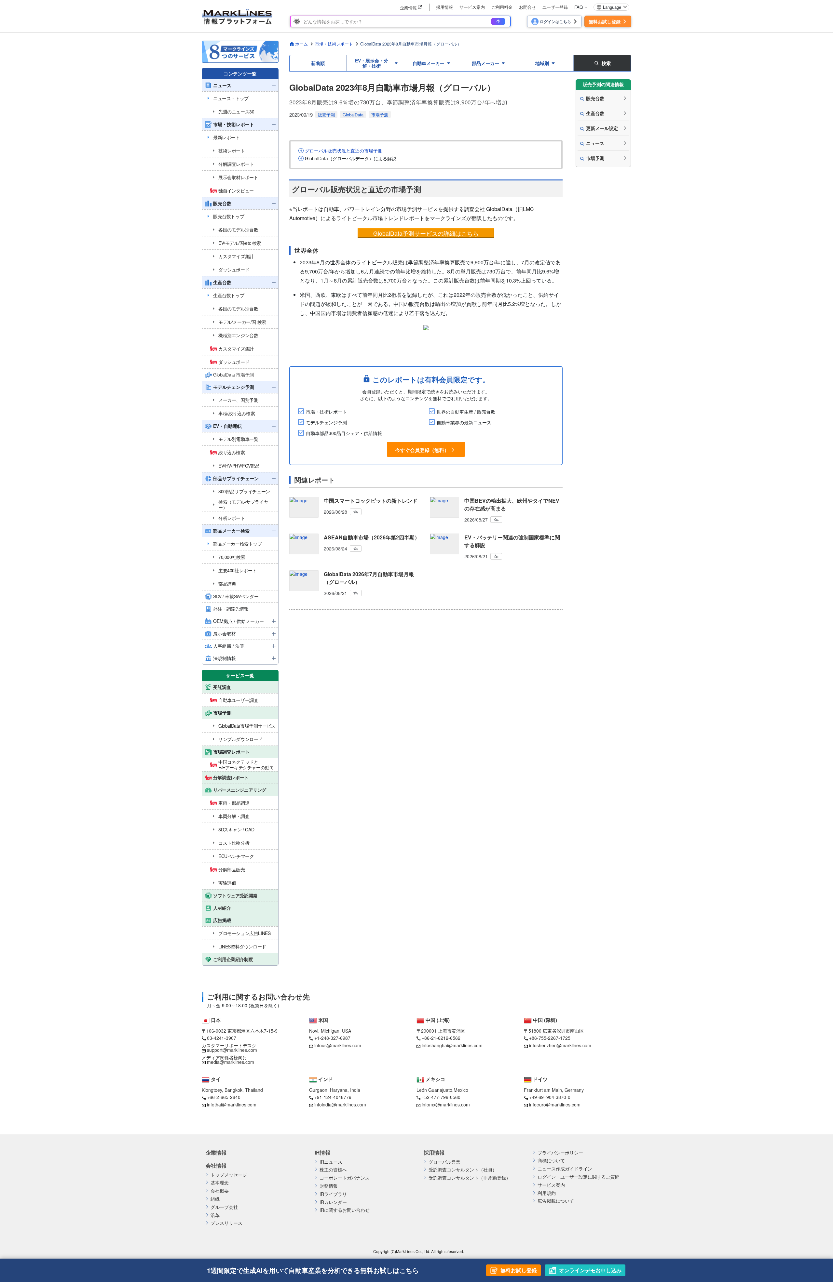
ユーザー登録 (555, 7)
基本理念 (220, 1182)
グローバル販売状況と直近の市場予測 (343, 150)
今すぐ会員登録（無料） (422, 449)
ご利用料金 (501, 7)
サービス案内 (472, 7)
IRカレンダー (333, 1202)
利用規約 (547, 1193)
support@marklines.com (232, 1050)
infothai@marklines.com (231, 1104)
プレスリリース (226, 1223)
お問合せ (527, 7)
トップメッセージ (229, 1175)
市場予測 (379, 115)
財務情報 (329, 1186)
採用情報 (444, 7)
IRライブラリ (333, 1194)
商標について (551, 1160)
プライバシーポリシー (560, 1153)
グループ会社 (224, 1207)
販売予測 (326, 115)
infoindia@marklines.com (340, 1104)
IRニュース (331, 1162)
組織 (215, 1199)
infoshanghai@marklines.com (452, 1045)
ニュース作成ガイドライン (565, 1168)
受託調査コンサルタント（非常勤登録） (470, 1178)
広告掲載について (556, 1201)
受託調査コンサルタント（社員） (463, 1169)
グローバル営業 (444, 1162)
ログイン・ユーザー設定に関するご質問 (579, 1177)
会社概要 (220, 1191)
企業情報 (216, 1152)
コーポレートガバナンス (345, 1178)
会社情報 (216, 1165)
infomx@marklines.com (446, 1104)
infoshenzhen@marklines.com (560, 1045)
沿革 (215, 1215)
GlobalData (353, 115)
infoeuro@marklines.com (554, 1104)
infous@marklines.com (337, 1045)
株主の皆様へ (333, 1169)
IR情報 (322, 1152)
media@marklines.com (230, 1062)
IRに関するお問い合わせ (345, 1210)
